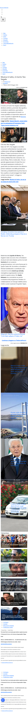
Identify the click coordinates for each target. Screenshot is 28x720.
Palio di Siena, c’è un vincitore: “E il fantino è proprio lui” (14, 545)
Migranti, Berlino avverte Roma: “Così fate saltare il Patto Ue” (13, 335)
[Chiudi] (3, 20)
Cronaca (5, 38)
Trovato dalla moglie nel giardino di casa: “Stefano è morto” (13, 560)
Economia (5, 41)
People (3, 601)
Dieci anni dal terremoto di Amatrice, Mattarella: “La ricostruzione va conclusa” (19, 461)
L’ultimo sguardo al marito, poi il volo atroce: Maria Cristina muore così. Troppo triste (13, 617)
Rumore (23, 117)
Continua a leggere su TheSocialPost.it (14, 340)
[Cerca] (1, 17)
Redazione (7, 81)
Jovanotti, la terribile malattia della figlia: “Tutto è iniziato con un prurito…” (13, 603)
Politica (5, 35)
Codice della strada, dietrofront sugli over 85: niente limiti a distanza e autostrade (18, 508)
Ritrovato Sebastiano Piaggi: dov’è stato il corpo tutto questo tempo (13, 574)
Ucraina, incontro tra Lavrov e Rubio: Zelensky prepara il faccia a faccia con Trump (14, 234)
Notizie (3, 543)
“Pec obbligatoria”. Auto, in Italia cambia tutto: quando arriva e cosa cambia (13, 589)
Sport (4, 45)
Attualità (5, 40)
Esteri (4, 36)
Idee (4, 33)
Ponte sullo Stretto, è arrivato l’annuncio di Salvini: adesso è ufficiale (19, 415)
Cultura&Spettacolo (8, 43)
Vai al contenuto (4, 7)
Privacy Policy (3, 630)
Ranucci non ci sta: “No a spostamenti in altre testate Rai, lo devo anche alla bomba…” (19, 369)
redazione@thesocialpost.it (7, 662)
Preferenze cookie (8, 627)
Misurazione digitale (8, 625)
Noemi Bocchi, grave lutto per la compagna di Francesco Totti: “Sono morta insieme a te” (14, 123)
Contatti (5, 624)
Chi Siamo (5, 622)
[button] (2, 700)
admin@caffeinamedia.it (6, 644)
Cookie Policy (10, 630)
